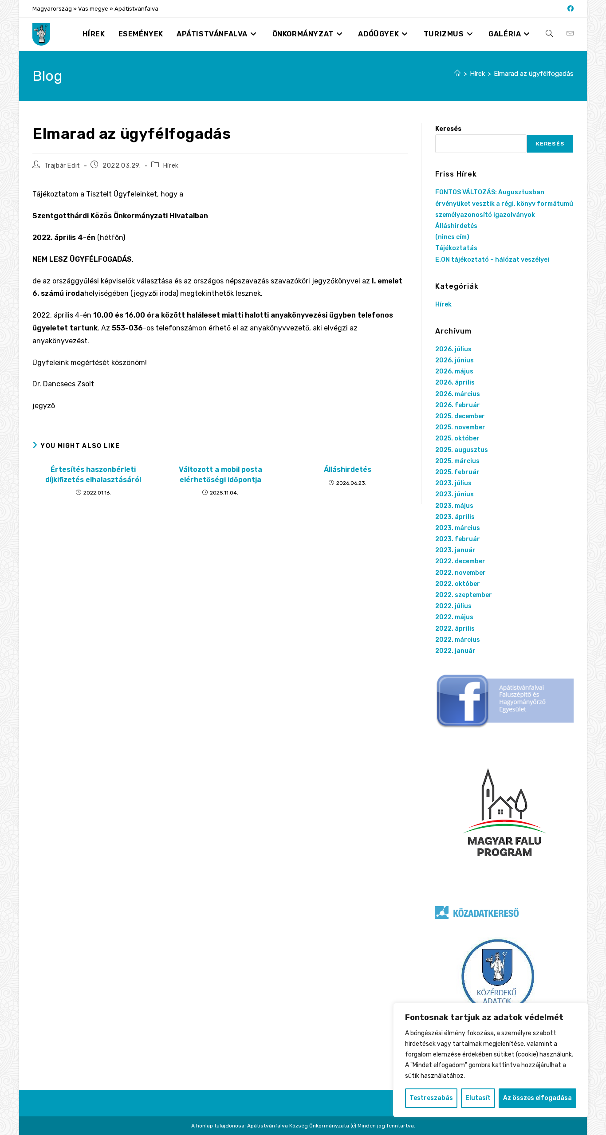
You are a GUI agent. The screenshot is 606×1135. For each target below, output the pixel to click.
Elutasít (478, 1098)
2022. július (453, 606)
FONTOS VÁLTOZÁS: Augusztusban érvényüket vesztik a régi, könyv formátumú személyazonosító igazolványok (504, 203)
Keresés (448, 129)
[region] (490, 1060)
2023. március (457, 528)
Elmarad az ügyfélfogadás (534, 74)
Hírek (171, 165)
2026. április (455, 382)
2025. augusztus (461, 450)
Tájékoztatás (456, 248)
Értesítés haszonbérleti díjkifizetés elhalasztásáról (93, 474)
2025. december (460, 416)
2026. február (457, 405)
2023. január (455, 550)
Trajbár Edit (62, 165)
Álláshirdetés (347, 469)
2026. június (454, 360)
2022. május (454, 617)
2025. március (457, 461)
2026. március (457, 394)
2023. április (455, 517)
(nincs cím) (452, 237)
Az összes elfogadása (537, 1098)
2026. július (453, 349)
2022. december (460, 561)
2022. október (457, 584)
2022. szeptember (463, 595)
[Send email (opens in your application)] (570, 34)
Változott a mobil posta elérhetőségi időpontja (220, 474)
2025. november (460, 427)
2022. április (455, 628)
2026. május (454, 371)
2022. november (460, 573)
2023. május (454, 506)
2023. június (454, 494)
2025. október (457, 438)
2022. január (455, 651)
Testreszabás (431, 1098)
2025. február (457, 472)
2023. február (457, 539)
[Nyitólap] (457, 74)
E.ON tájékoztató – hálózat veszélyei (492, 259)
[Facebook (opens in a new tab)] (569, 8)
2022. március (457, 640)
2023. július (453, 483)
